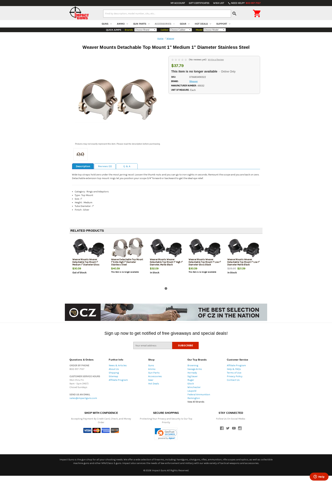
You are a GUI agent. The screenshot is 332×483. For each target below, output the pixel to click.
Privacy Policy (234, 376)
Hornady (192, 372)
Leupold (191, 390)
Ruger (190, 380)
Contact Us (233, 380)
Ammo (121, 23)
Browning (192, 365)
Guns (105, 23)
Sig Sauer (192, 376)
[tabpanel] (89, 261)
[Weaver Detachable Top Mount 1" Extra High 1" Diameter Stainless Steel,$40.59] (128, 247)
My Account (177, 3)
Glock (190, 383)
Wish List (218, 3)
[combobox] (167, 13)
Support (221, 23)
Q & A (126, 166)
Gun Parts (139, 23)
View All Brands (195, 401)
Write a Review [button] (216, 59)
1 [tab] (166, 288)
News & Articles (118, 365)
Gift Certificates (199, 3)
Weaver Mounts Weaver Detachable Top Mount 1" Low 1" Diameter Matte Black (243, 262)
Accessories (163, 23)
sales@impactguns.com (83, 398)
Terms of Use (234, 372)
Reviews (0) (105, 166)
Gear (183, 23)
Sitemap (113, 376)
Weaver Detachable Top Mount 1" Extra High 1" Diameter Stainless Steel (127, 262)
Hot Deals (201, 23)
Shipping (114, 372)
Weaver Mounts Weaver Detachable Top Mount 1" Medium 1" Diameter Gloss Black (86, 263)
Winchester (194, 387)
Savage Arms (194, 369)
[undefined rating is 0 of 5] (179, 59)
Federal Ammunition (198, 394)
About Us (114, 369)
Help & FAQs (234, 369)
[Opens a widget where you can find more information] (319, 477)
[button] (165, 434)
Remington (193, 398)
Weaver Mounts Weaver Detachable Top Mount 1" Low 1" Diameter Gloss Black (205, 262)
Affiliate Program (118, 380)
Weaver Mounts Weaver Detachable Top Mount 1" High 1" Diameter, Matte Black (166, 262)
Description (83, 166)
